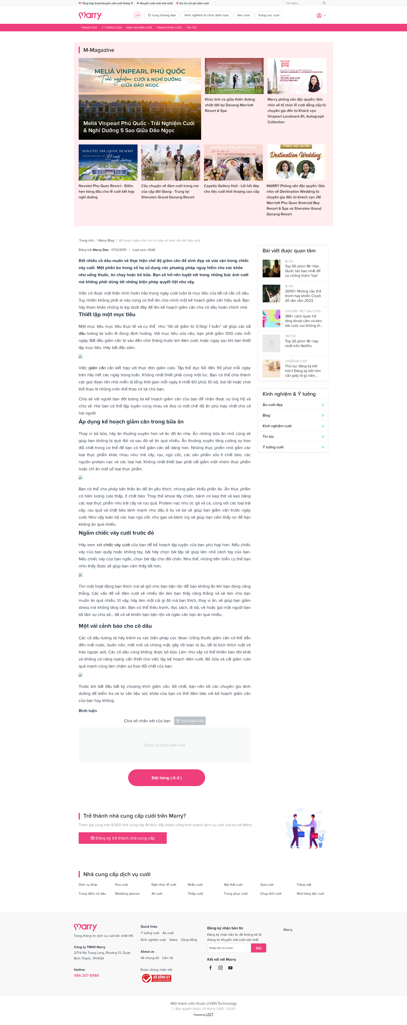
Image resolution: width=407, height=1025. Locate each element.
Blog (266, 415)
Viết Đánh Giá (192, 721)
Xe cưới (156, 893)
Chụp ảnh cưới (270, 893)
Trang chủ (89, 27)
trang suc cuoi (269, 15)
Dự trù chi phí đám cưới (194, 3)
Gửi (258, 948)
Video (173, 940)
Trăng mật (304, 884)
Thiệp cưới (195, 893)
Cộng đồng (189, 940)
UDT (209, 1014)
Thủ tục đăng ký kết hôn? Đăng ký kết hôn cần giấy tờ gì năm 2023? (303, 371)
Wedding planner (127, 893)
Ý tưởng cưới (112, 27)
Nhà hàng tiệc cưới (310, 893)
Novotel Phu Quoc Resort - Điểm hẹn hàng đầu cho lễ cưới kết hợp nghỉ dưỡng (106, 191)
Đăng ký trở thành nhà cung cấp (124, 838)
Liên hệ (167, 958)
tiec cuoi (243, 15)
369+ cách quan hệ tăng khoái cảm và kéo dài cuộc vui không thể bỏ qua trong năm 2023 (303, 321)
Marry (288, 929)
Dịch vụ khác (88, 884)
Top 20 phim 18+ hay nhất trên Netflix (301, 343)
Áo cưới (168, 933)
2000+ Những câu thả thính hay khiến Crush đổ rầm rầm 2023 (303, 296)
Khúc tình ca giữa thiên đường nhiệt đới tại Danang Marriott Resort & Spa (230, 105)
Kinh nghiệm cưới (139, 27)
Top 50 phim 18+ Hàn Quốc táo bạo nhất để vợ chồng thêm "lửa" (303, 271)
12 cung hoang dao (162, 15)
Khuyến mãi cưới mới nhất (156, 3)
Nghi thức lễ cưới (163, 884)
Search (324, 3)
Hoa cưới (121, 884)
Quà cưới (266, 884)
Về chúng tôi (150, 958)
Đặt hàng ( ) (167, 777)
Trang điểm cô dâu (92, 893)
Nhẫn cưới (195, 884)
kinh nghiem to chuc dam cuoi (206, 15)
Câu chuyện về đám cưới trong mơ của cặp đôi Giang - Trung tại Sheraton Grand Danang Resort (170, 191)
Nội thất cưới (233, 884)
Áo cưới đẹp (273, 404)
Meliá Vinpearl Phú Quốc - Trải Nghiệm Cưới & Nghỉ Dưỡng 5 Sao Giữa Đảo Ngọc (139, 126)
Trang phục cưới (169, 27)
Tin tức (191, 27)
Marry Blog (106, 240)
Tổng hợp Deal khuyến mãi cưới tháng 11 (107, 3)
